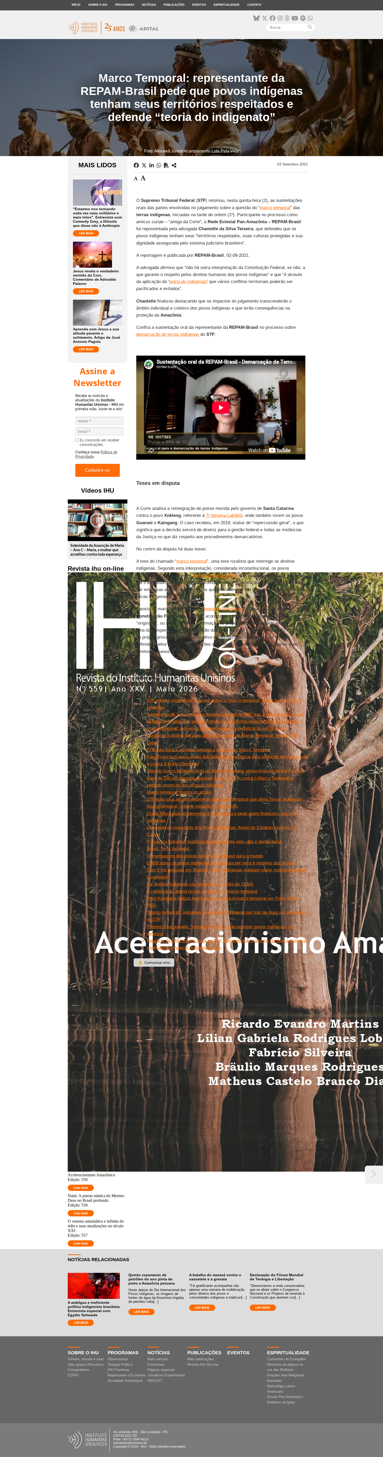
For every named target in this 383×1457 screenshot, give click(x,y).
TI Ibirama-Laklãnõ (224, 515)
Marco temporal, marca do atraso (179, 792)
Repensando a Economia (126, 1375)
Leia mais (81, 1188)
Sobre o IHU (97, 4)
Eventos (199, 4)
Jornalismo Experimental (166, 1375)
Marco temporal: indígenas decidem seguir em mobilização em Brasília (216, 728)
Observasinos (118, 1359)
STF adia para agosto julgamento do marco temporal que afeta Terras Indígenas (224, 799)
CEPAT (73, 1375)
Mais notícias (157, 1359)
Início (76, 4)
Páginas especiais (161, 1370)
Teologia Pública (120, 1364)
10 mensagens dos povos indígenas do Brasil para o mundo (205, 855)
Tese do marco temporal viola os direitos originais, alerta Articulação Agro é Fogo (226, 770)
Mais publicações (200, 1359)
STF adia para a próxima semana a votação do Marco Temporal (208, 749)
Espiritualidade (226, 4)
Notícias (149, 4)
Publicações (174, 4)
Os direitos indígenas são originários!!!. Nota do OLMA (200, 884)
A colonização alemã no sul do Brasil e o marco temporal (202, 891)
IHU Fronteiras (118, 1370)
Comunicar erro (154, 962)
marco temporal (275, 207)
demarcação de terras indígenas (167, 334)
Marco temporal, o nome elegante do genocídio (192, 806)
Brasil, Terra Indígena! (168, 848)
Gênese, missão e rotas (86, 1359)
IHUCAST (154, 1381)
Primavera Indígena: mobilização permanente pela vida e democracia (214, 841)
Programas (124, 4)
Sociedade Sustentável (125, 1381)
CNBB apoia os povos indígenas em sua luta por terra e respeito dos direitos (221, 863)
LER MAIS (86, 233)
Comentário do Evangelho (286, 1359)
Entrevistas (156, 1364)
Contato (254, 4)
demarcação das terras (215, 575)
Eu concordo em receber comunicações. (99, 443)
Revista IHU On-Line (202, 1364)
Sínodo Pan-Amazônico (285, 1397)
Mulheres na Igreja (281, 1402)
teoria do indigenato (188, 281)
